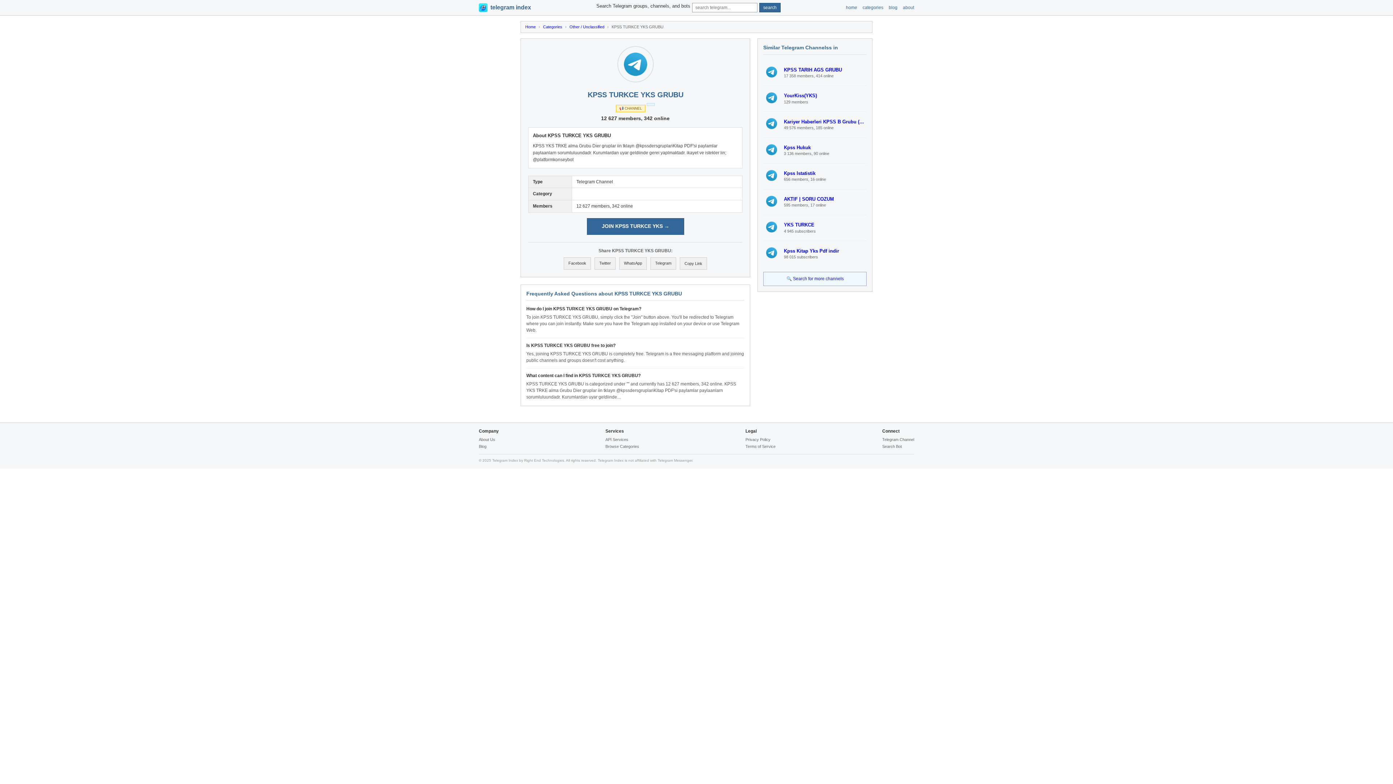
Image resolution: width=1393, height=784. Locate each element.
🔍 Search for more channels (815, 278)
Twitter (605, 263)
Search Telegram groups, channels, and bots (643, 6)
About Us (487, 439)
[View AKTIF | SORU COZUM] (771, 202)
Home (530, 27)
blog (893, 7)
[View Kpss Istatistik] (771, 176)
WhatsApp (633, 263)
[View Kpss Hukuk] (771, 151)
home (851, 7)
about (908, 7)
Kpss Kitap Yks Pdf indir (811, 251)
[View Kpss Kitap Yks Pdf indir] (771, 254)
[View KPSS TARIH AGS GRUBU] (771, 73)
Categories (552, 27)
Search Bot (892, 446)
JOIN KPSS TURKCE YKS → (635, 226)
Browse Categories (622, 446)
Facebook (577, 263)
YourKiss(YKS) (800, 95)
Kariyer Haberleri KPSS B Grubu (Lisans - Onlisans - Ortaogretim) (825, 121)
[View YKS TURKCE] (771, 228)
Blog (482, 446)
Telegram (663, 263)
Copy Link (693, 263)
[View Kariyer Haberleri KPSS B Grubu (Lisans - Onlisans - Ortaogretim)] (771, 124)
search (770, 7)
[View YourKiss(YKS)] (771, 99)
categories (873, 7)
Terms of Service (760, 446)
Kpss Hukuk (797, 147)
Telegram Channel (898, 439)
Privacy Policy (758, 439)
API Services (616, 439)
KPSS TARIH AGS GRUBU (813, 70)
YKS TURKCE (799, 225)
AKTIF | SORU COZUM (809, 199)
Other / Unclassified (587, 27)
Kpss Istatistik (799, 173)
